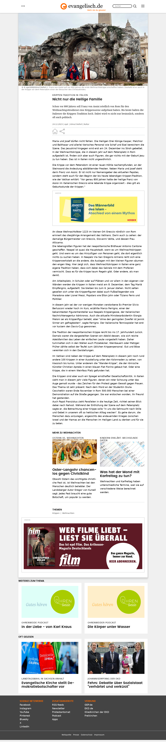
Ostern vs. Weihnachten (68, 438)
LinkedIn (24, 726)
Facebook (25, 704)
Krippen (56, 513)
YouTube (24, 712)
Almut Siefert (76, 124)
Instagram (25, 708)
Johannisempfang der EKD (104, 679)
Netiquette (66, 735)
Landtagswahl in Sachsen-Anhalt (43, 679)
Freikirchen (91, 715)
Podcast (56, 715)
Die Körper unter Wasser (109, 627)
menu (23, 6)
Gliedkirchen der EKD (97, 712)
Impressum (99, 735)
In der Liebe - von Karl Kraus (47, 627)
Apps (55, 719)
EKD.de (89, 708)
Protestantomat (61, 712)
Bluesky (24, 719)
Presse (76, 735)
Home (55, 131)
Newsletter (58, 708)
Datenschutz (86, 735)
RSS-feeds (58, 704)
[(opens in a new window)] (98, 210)
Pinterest (25, 715)
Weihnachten (68, 513)
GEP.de (88, 704)
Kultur (86, 124)
